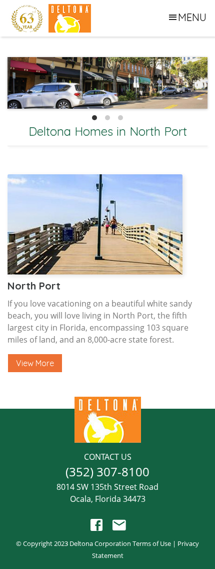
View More (35, 363)
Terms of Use (151, 543)
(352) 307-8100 (108, 471)
